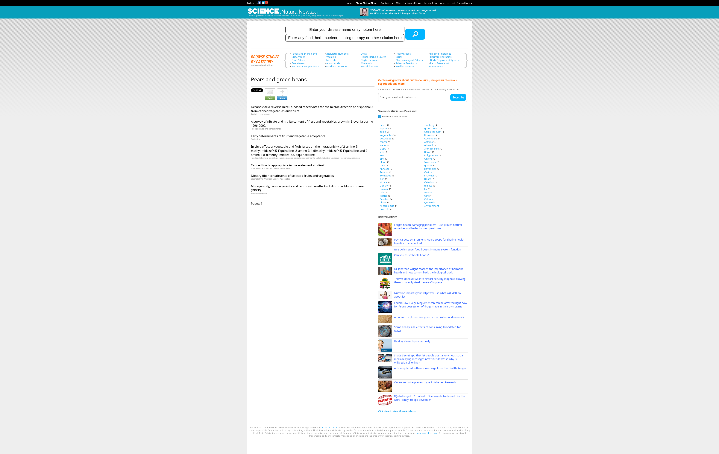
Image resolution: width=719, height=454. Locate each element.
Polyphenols (431, 155)
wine (427, 195)
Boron (427, 152)
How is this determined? (394, 116)
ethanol (428, 145)
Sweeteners (299, 63)
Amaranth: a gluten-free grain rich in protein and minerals (429, 317)
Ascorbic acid (387, 205)
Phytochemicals (370, 60)
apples (383, 128)
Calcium (428, 199)
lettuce (383, 195)
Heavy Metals (403, 53)
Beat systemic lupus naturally (412, 341)
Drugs (399, 57)
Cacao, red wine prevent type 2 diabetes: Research (425, 382)
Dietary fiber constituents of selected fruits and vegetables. (292, 176)
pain (382, 192)
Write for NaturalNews (408, 3)
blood (383, 162)
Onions (428, 158)
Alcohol (428, 192)
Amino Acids (333, 63)
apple (383, 131)
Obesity (384, 185)
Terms (335, 427)
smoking (429, 125)
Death (427, 179)
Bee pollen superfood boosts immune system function (427, 249)
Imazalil (384, 189)
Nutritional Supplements (305, 66)
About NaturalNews (366, 3)
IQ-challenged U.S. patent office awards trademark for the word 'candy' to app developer (429, 397)
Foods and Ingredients (305, 53)
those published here (427, 433)
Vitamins (331, 57)
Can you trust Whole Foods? (411, 255)
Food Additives (300, 60)
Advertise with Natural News (456, 3)
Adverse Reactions (406, 63)
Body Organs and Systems (445, 60)
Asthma (428, 142)
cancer (383, 142)
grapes (428, 165)
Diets (364, 53)
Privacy (326, 427)
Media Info (430, 3)
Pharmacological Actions (409, 60)
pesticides (385, 138)
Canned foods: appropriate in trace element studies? (287, 165)
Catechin (429, 182)
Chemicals (366, 63)
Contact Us (387, 3)
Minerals (331, 60)
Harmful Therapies (441, 57)
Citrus (383, 202)
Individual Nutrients (337, 53)
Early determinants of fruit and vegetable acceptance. (288, 136)
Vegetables (386, 135)
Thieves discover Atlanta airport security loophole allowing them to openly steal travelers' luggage (429, 280)
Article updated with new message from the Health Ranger (430, 368)
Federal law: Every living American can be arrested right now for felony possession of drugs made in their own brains (430, 304)
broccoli (384, 209)
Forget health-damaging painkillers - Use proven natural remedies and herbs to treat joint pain (428, 226)
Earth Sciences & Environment (439, 64)
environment (431, 205)
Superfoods (298, 57)
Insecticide (430, 162)
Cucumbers (430, 138)
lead (382, 155)
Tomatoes (385, 175)
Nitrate (383, 182)
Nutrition (429, 135)
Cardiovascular (432, 131)
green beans (431, 128)
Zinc (382, 158)
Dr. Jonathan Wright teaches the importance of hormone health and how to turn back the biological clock (428, 270)
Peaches (384, 199)
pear (382, 125)
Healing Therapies (440, 53)
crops (383, 148)
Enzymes (429, 175)
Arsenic (384, 172)
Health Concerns (405, 66)
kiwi (382, 152)
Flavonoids (430, 168)
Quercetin (430, 202)
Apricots (384, 168)
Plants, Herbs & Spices (373, 57)
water (383, 145)
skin (382, 179)
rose (382, 165)
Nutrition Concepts (336, 66)
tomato (428, 185)
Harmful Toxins (369, 66)
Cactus (428, 172)
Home (349, 3)
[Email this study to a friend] (270, 90)
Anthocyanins (432, 148)
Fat (425, 189)
